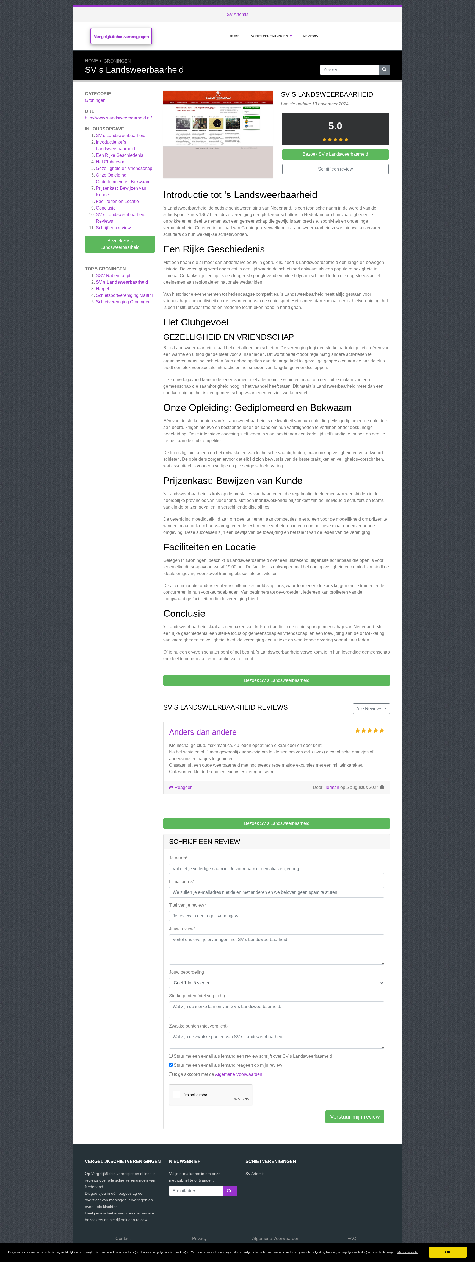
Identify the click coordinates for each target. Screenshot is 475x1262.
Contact (123, 1238)
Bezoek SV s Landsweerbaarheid (120, 244)
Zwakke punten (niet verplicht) (198, 1026)
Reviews (310, 36)
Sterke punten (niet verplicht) (197, 995)
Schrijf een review (113, 227)
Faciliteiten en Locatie (117, 201)
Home (235, 36)
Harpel (102, 288)
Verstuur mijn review (355, 1117)
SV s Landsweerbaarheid (120, 135)
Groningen (117, 61)
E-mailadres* (181, 881)
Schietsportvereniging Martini (124, 295)
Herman (331, 787)
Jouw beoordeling (186, 972)
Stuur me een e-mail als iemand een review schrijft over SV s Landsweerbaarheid (253, 1056)
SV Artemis (237, 14)
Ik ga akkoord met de (218, 1074)
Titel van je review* (187, 905)
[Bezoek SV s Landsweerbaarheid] (218, 135)
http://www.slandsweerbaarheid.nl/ (118, 118)
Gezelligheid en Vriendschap (124, 168)
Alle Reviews (369, 708)
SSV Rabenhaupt (113, 275)
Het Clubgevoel (111, 162)
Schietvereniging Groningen (123, 302)
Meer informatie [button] (407, 1252)
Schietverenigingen (269, 36)
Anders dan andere (203, 732)
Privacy (199, 1238)
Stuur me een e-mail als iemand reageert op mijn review (228, 1065)
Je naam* (178, 858)
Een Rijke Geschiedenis (119, 155)
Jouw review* (182, 928)
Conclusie (106, 208)
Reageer (182, 787)
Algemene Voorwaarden (238, 1074)
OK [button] (448, 1252)
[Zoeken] (384, 70)
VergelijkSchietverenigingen (121, 36)
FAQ (351, 1238)
